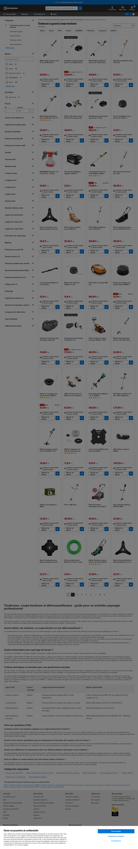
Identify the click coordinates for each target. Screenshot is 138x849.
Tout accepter (116, 831)
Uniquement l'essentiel (116, 836)
